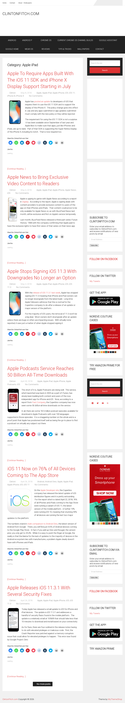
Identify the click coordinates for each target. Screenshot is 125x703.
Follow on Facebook (104, 259)
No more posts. (44, 684)
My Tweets (95, 281)
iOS (66, 93)
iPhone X (20, 96)
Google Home (12, 49)
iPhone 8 (11, 96)
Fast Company (38, 402)
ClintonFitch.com (20, 14)
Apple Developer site (50, 490)
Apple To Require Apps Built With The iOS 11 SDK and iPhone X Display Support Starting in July (40, 80)
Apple (39, 93)
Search (105, 70)
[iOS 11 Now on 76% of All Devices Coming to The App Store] (19, 501)
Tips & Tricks (64, 49)
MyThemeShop (115, 699)
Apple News (70, 190)
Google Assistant (108, 40)
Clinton (12, 93)
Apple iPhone (58, 93)
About (20, 3)
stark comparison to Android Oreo (42, 524)
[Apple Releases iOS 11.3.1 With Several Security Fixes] (13, 620)
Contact (12, 3)
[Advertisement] (78, 29)
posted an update (42, 101)
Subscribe (94, 245)
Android (11, 40)
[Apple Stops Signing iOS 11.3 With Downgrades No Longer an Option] (15, 303)
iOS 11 (72, 93)
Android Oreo (51, 481)
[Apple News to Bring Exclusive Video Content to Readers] (12, 209)
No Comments (35, 96)
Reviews (45, 49)
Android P (27, 40)
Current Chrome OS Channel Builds (75, 40)
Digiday (25, 201)
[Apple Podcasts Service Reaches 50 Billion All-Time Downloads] (13, 400)
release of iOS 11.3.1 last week (46, 292)
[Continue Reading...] (16, 169)
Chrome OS (45, 40)
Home (4, 3)
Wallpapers (28, 3)
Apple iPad (47, 93)
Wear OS (29, 49)
